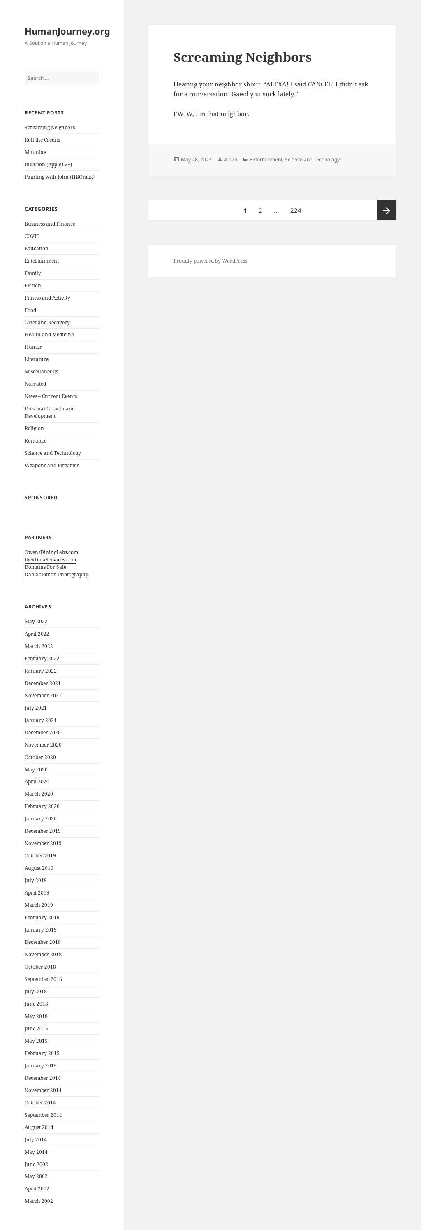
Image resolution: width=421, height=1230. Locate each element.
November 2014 (43, 1090)
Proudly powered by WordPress (210, 260)
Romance (35, 440)
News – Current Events (51, 396)
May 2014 (36, 1151)
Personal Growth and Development (50, 412)
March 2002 (39, 1200)
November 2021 (43, 695)
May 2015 (36, 1040)
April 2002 (37, 1188)
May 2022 (36, 621)
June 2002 (36, 1164)
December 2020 (43, 732)
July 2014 (36, 1139)
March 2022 (39, 646)
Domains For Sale (45, 567)
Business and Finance (50, 223)
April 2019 (37, 892)
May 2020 (36, 769)
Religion (34, 428)
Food (30, 310)
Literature (37, 359)
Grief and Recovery (47, 322)
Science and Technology (53, 453)
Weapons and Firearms (52, 465)
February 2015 (42, 1053)
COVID (32, 236)
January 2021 (41, 720)
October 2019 (40, 855)
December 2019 (43, 830)
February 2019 (42, 917)
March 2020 (39, 793)
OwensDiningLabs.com (51, 552)
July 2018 (36, 991)
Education (37, 248)
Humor (33, 346)
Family (33, 273)
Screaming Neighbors (50, 127)
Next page (386, 210)
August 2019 (39, 867)
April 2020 (37, 781)
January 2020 (41, 818)
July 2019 (36, 880)
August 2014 (39, 1127)
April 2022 (37, 633)
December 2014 (43, 1077)
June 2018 (36, 1003)
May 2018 (36, 1016)
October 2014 (40, 1102)
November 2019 (43, 843)
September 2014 (43, 1114)
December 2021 (43, 683)
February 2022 (42, 658)
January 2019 (41, 929)
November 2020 (43, 744)
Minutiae (35, 152)
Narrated (35, 383)
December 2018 (43, 942)
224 (297, 210)
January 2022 (41, 670)
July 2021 (36, 707)
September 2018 (43, 979)
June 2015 (36, 1028)
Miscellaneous (41, 371)
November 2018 (43, 954)
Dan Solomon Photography (56, 574)
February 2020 (42, 806)
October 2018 (40, 966)
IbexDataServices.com (50, 559)
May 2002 (36, 1176)
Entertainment (42, 260)
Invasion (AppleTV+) (48, 164)
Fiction (33, 285)
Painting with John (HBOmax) (60, 176)
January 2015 (41, 1065)
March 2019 (39, 905)
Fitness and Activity (47, 297)
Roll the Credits (42, 139)
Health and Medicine (49, 334)
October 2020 (40, 757)
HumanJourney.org (67, 31)
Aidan (230, 159)
